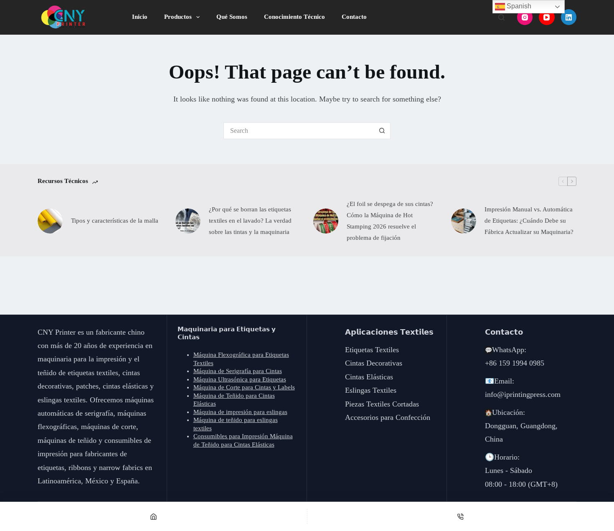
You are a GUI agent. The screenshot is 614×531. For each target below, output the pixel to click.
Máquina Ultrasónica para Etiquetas (239, 379)
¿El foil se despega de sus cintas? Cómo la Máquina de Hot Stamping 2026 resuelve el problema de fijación (390, 221)
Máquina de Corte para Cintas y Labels (244, 387)
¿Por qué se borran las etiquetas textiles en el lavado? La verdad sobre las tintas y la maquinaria (250, 220)
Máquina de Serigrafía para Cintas (237, 371)
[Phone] (460, 516)
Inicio (139, 16)
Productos (178, 16)
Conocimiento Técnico (294, 16)
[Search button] (382, 130)
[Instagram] (525, 17)
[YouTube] (547, 17)
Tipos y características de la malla (114, 220)
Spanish (518, 6)
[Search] (501, 17)
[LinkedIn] (569, 17)
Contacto (354, 16)
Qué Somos (231, 16)
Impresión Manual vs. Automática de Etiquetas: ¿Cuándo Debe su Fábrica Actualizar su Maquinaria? (529, 220)
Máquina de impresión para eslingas (240, 412)
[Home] (153, 516)
